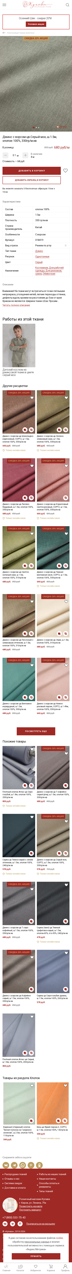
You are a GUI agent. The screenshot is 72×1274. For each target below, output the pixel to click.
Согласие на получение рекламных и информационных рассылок (31, 666)
